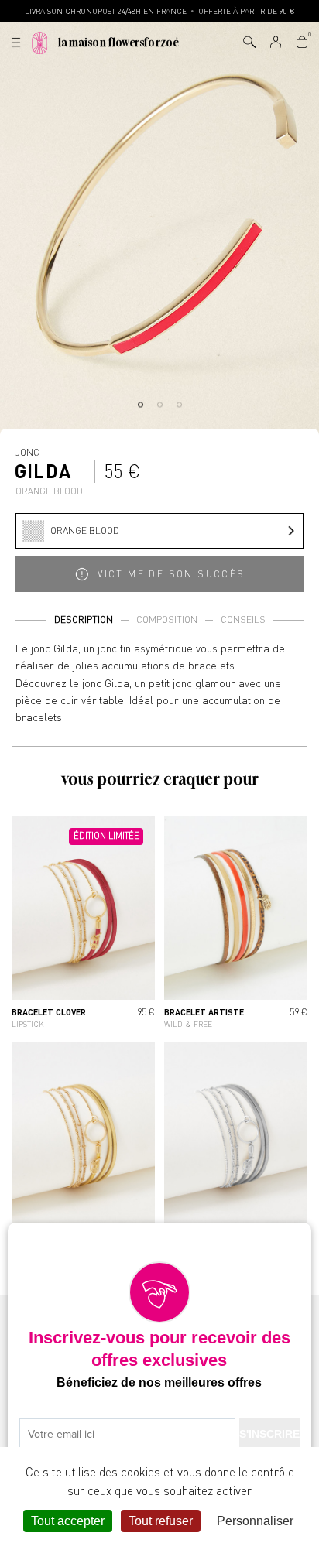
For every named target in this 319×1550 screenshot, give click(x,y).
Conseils (243, 619)
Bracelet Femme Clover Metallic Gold (83, 1149)
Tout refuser (161, 1521)
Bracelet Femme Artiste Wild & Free (235, 924)
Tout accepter (68, 1521)
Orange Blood (84, 530)
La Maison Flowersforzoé (118, 43)
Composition (166, 619)
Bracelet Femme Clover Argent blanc (235, 1149)
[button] (140, 405)
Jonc (49, 471)
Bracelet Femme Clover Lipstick (83, 924)
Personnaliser (255, 1521)
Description (83, 619)
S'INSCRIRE (269, 1434)
